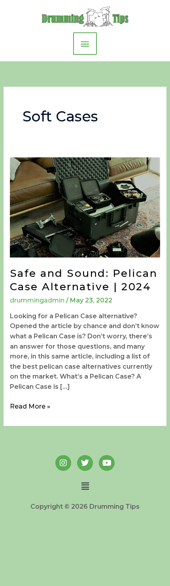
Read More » (30, 405)
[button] (85, 486)
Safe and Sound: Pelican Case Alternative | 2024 (84, 280)
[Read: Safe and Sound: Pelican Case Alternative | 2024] (85, 207)
